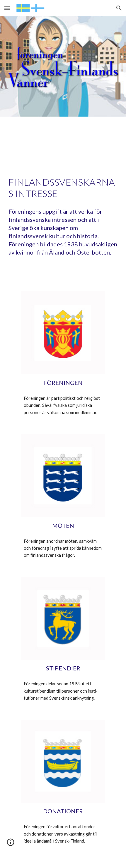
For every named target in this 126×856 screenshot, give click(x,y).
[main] (63, 182)
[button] (7, 8)
